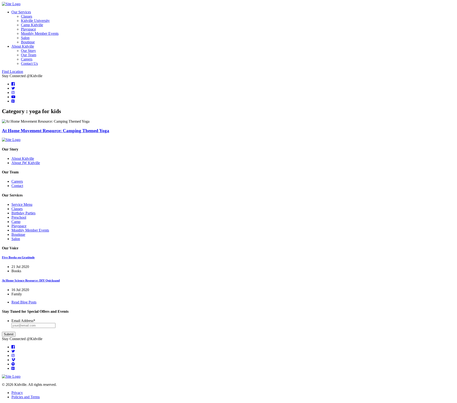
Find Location (12, 72)
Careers (26, 59)
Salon (25, 38)
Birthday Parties (23, 213)
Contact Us (29, 63)
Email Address (23, 321)
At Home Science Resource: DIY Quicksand (31, 280)
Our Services (21, 12)
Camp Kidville (32, 25)
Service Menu (21, 204)
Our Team (28, 55)
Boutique (28, 42)
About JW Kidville (25, 163)
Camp (15, 222)
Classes (26, 16)
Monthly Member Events (40, 33)
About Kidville (22, 46)
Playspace (28, 29)
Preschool (18, 217)
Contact (17, 186)
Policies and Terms (25, 397)
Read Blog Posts (23, 302)
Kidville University (35, 21)
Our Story (28, 51)
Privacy (17, 393)
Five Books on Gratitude (18, 257)
